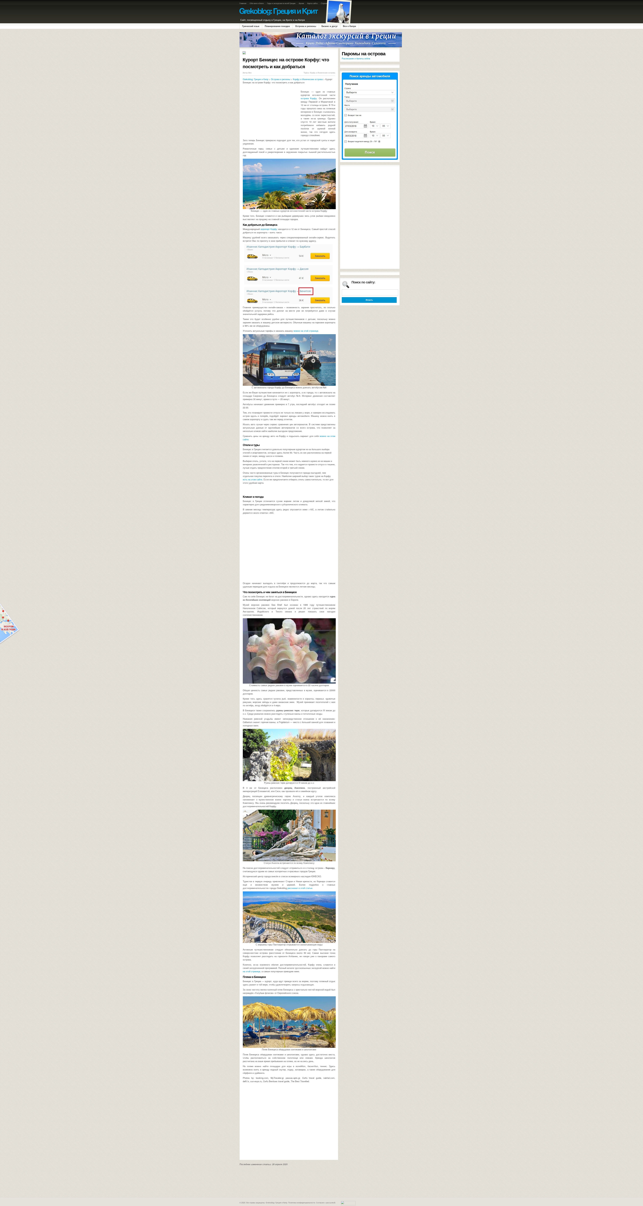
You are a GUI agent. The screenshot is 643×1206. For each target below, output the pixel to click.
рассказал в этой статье (300, 888)
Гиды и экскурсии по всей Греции (281, 3)
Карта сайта (312, 3)
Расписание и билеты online (356, 58)
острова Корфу (309, 98)
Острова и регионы (305, 26)
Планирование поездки (277, 26)
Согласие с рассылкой (325, 1202)
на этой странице (251, 971)
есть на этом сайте (252, 479)
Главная (242, 3)
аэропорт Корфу (269, 229)
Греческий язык (250, 26)
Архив (301, 3)
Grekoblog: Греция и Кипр (255, 79)
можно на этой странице (306, 330)
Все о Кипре (349, 26)
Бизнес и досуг (330, 26)
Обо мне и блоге (257, 3)
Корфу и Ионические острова (322, 72)
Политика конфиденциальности (301, 1202)
